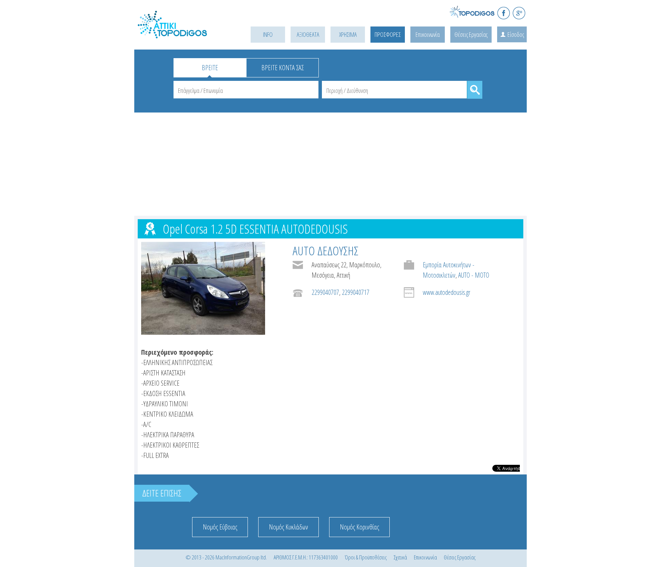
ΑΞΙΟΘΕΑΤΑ (308, 34)
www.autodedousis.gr (446, 292)
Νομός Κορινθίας (359, 527)
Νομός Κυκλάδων (288, 527)
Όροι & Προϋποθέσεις (366, 557)
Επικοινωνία (428, 34)
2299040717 (355, 292)
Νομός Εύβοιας (220, 527)
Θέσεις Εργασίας (470, 34)
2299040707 (325, 292)
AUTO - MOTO (473, 275)
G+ (519, 13)
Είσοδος (515, 34)
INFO (268, 34)
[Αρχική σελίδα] (182, 33)
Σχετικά (400, 557)
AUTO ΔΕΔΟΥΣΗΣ (325, 251)
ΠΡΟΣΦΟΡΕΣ (388, 34)
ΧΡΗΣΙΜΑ (348, 34)
